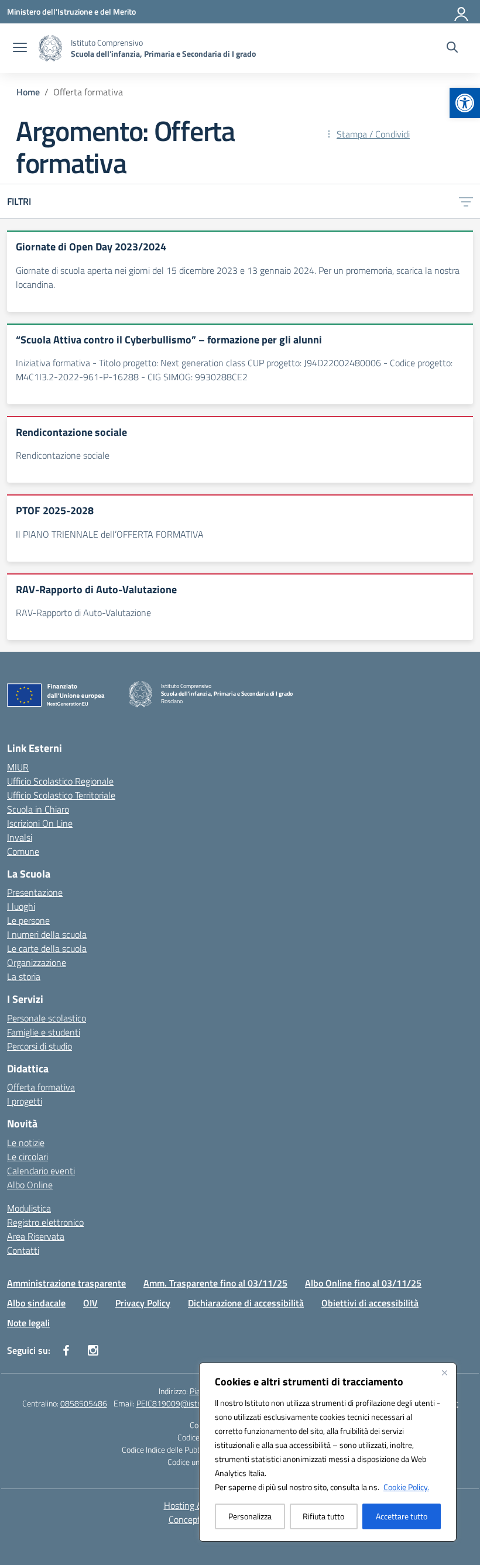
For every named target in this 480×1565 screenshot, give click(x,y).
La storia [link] (23, 976)
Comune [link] (23, 851)
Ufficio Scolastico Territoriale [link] (61, 795)
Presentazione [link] (35, 892)
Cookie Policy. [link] (406, 1487)
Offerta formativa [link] (41, 1087)
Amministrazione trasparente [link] (66, 1283)
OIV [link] (90, 1303)
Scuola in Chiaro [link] (38, 809)
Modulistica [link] (29, 1208)
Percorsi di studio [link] (39, 1046)
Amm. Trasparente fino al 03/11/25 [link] (215, 1283)
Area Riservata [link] (35, 1236)
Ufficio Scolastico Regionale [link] (60, 781)
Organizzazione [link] (36, 962)
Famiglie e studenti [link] (43, 1032)
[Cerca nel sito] (452, 48)
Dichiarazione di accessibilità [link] (246, 1303)
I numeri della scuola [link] (47, 934)
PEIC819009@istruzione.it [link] (182, 1403)
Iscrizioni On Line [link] (40, 823)
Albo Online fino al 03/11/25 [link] (363, 1283)
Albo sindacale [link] (36, 1303)
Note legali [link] (28, 1323)
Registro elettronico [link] (45, 1222)
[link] (465, 103)
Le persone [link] (28, 920)
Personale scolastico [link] (46, 1018)
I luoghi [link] (21, 906)
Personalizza (250, 1516)
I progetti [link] (24, 1101)
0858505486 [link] (83, 1403)
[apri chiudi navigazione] (20, 49)
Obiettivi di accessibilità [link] (370, 1303)
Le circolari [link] (27, 1157)
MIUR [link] (18, 767)
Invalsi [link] (19, 837)
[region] (328, 1452)
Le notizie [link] (25, 1143)
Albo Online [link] (30, 1185)
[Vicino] (444, 1372)
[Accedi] (462, 12)
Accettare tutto (401, 1516)
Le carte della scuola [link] (47, 948)
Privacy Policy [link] (142, 1303)
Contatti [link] (23, 1250)
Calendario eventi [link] (41, 1171)
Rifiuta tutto (323, 1516)
